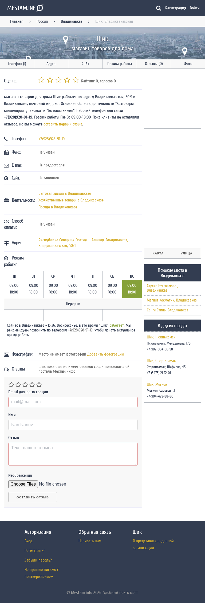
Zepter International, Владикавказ (162, 288)
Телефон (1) (17, 63)
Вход (28, 541)
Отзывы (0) (154, 63)
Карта (158, 253)
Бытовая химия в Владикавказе (64, 193)
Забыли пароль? (38, 560)
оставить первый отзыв (63, 124)
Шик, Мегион (157, 385)
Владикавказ (71, 21)
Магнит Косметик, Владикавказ (172, 300)
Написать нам (89, 541)
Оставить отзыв (33, 497)
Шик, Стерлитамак (161, 361)
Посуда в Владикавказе (57, 207)
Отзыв (13, 437)
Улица (186, 253)
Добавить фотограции (105, 354)
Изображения (20, 475)
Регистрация (175, 8)
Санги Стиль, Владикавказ (167, 310)
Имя (12, 415)
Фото (188, 63)
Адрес (51, 63)
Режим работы (119, 63)
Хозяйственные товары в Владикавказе (71, 200)
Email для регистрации (28, 392)
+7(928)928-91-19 (51, 138)
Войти (195, 8)
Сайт (85, 63)
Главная (16, 21)
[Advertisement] (174, 99)
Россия (42, 21)
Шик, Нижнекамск (161, 337)
